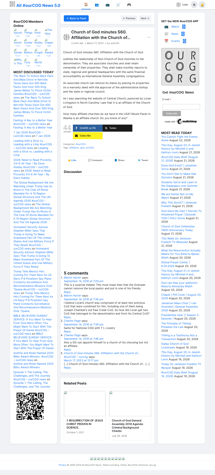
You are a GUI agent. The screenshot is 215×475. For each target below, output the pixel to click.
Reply (67, 292)
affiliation (74, 147)
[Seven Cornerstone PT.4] (18, 42)
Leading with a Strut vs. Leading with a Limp (32, 151)
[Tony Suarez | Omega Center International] (28, 62)
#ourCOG (81, 144)
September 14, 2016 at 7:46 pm (83, 338)
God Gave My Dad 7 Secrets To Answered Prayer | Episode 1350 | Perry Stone (181, 214)
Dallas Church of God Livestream (175, 345)
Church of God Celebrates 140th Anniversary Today (178, 228)
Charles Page (72, 320)
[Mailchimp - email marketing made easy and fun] (180, 124)
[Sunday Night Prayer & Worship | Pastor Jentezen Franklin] (28, 42)
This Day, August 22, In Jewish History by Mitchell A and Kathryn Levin (180, 148)
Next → (145, 18)
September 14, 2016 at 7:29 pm (83, 281)
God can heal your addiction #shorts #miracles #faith (179, 284)
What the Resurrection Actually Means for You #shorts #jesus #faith (181, 254)
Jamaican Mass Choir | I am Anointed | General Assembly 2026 (179, 306)
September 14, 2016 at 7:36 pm (83, 299)
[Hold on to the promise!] (38, 32)
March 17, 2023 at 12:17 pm (81, 360)
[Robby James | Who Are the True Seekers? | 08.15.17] (38, 42)
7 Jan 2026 (43, 136)
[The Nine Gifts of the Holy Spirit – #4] (49, 32)
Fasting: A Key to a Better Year (32, 127)
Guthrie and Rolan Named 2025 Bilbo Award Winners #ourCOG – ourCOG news (33, 356)
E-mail (166, 99)
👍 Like (72, 160)
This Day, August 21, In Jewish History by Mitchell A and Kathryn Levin (180, 274)
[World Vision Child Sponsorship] (38, 62)
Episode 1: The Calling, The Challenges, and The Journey (31, 384)
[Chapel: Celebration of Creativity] (49, 42)
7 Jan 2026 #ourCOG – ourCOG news (28, 134)
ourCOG (90, 147)
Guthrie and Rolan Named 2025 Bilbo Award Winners (33, 365)
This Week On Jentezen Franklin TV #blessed (176, 240)
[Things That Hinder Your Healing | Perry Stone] (28, 32)
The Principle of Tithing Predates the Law (176, 325)
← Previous (129, 18)
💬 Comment (95, 160)
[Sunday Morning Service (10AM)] (18, 52)
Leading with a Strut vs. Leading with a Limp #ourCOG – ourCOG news (32, 144)
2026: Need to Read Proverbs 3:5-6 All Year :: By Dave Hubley (32, 174)
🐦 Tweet (143, 160)
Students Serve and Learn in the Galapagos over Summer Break (179, 185)
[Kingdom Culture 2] (38, 52)
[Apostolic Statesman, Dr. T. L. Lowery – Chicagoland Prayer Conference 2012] (18, 32)
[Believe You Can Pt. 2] (28, 52)
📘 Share (119, 160)
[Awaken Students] (49, 52)
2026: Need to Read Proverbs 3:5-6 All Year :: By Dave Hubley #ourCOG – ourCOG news (32, 165)
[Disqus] (107, 224)
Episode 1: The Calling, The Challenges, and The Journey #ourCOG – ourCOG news (31, 375)
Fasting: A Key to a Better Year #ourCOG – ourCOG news (32, 122)
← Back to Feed (76, 18)
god (82, 147)
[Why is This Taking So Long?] (18, 62)
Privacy (62, 465)
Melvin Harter (72, 277)
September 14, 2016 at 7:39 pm (83, 324)
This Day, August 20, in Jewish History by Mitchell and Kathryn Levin (181, 355)
